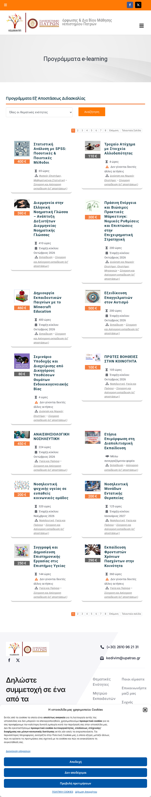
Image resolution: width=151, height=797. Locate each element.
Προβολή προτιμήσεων (75, 783)
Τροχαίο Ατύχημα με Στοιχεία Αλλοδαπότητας (119, 148)
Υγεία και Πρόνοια (49, 461)
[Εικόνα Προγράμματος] (22, 148)
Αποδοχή (76, 762)
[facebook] (130, 5)
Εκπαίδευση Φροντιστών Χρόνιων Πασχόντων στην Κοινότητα (119, 556)
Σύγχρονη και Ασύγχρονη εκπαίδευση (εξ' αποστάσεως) (51, 261)
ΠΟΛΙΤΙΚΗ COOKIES (62, 792)
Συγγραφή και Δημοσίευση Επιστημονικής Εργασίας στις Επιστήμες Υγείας (49, 556)
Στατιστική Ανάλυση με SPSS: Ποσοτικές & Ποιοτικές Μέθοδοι (50, 153)
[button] (145, 710)
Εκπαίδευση (45, 257)
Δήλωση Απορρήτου (86, 792)
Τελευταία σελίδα (131, 614)
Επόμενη (114, 130)
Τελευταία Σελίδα (131, 130)
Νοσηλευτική (117, 383)
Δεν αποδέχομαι (76, 772)
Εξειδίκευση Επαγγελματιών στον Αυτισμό (118, 297)
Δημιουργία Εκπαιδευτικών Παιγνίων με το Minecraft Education (48, 302)
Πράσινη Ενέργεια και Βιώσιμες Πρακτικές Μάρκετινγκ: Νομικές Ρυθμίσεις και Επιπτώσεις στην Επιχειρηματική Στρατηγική (121, 221)
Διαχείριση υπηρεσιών (18, 751)
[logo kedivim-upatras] (32, 22)
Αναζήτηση (91, 112)
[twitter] (138, 5)
